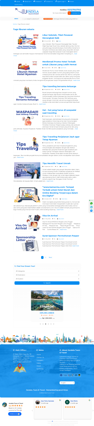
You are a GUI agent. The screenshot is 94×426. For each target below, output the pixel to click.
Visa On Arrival (50, 216)
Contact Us (76, 13)
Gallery (39, 363)
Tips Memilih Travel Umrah (56, 163)
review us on (13, 414)
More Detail (49, 300)
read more (76, 80)
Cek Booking (18, 4)
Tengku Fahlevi (75, 401)
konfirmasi (40, 369)
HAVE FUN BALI (47, 313)
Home (39, 354)
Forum (39, 366)
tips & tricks (63, 67)
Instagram (40, 360)
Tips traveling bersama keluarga (59, 86)
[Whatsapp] (91, 203)
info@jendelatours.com (24, 362)
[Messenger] (91, 210)
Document (61, 218)
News (59, 41)
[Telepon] (91, 207)
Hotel (62, 199)
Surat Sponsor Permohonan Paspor (60, 236)
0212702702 (74, 9)
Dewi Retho (44, 401)
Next (50, 257)
